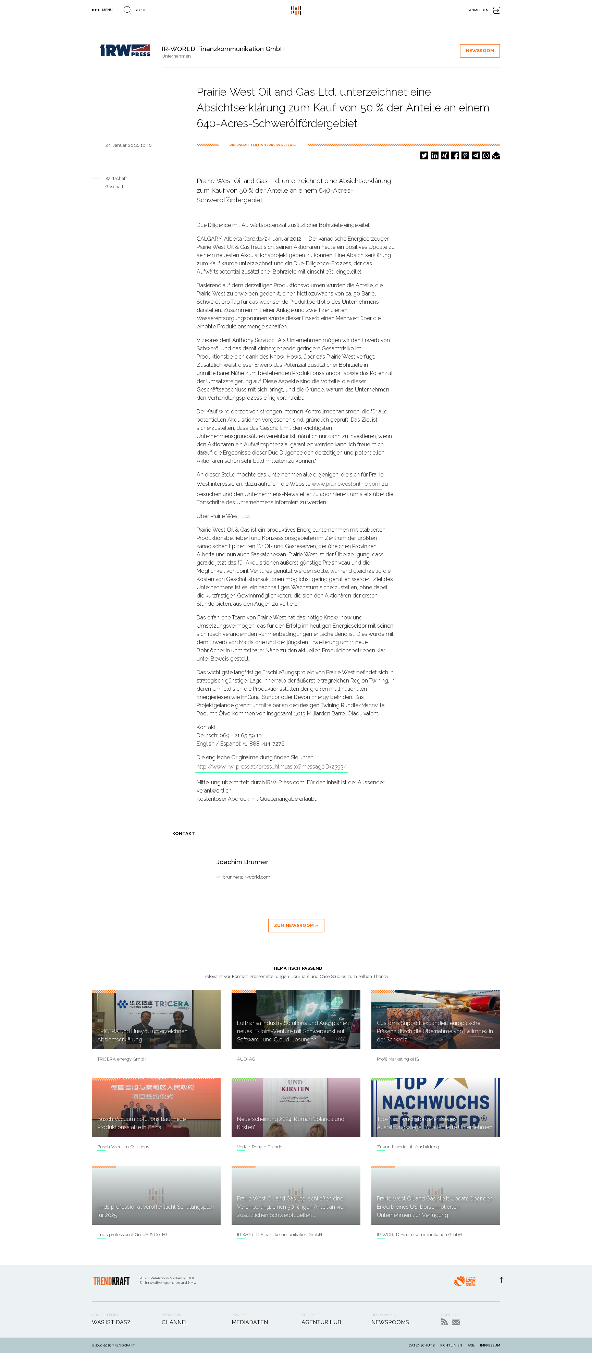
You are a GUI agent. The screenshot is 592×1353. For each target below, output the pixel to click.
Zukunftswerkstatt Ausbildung (408, 1146)
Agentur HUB (321, 1322)
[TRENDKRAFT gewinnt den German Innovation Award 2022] (465, 1283)
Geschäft (114, 186)
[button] (424, 155)
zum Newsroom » (296, 925)
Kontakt (456, 1322)
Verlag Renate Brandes (260, 1146)
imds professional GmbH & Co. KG (132, 1234)
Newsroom (480, 50)
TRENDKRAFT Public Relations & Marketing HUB (296, 10)
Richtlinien (451, 1345)
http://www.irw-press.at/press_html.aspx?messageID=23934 (272, 766)
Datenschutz (422, 1345)
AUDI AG (246, 1059)
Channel (175, 1322)
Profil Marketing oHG (398, 1059)
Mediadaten (250, 1322)
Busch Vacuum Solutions (123, 1146)
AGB (471, 1345)
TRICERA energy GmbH (121, 1059)
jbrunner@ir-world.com (246, 877)
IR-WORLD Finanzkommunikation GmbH (279, 1234)
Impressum (490, 1345)
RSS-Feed (444, 1321)
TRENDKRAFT (123, 1345)
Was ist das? (111, 1322)
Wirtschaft (116, 178)
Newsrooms (390, 1322)
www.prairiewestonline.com (346, 484)
